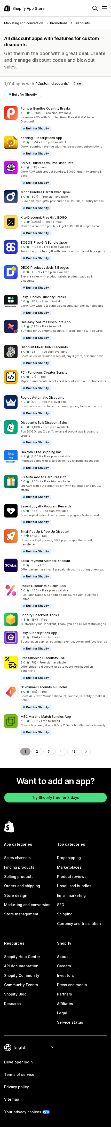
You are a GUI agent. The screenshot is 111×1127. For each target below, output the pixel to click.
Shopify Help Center (22, 956)
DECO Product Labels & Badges (45, 267)
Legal (62, 1013)
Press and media (72, 985)
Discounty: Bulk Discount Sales (44, 422)
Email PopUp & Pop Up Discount (45, 532)
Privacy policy (16, 1087)
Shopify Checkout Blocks (40, 615)
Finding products (19, 867)
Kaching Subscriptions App (41, 138)
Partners (64, 994)
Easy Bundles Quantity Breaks (43, 297)
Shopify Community (21, 975)
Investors (65, 975)
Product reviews (71, 876)
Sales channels (17, 857)
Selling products (19, 876)
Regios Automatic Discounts (42, 397)
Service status (70, 1022)
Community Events (21, 985)
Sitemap (11, 1099)
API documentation (21, 966)
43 (74, 751)
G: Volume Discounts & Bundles (44, 687)
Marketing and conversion (27, 904)
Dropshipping (69, 857)
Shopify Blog (15, 994)
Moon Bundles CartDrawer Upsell (46, 192)
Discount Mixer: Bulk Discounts (44, 347)
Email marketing (71, 895)
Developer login (18, 1062)
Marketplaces (69, 867)
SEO (60, 904)
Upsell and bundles (74, 886)
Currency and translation (79, 923)
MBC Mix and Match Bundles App (46, 717)
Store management (21, 914)
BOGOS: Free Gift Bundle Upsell (44, 242)
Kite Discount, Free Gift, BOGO (44, 217)
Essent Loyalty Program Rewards (46, 506)
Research (12, 1003)
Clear (77, 83)
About (62, 956)
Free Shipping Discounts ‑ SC (43, 658)
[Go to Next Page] (86, 751)
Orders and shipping (22, 886)
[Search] (95, 8)
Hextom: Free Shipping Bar (41, 452)
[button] (55, 118)
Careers (64, 966)
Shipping (65, 914)
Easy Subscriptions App (39, 633)
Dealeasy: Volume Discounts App (46, 322)
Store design (15, 895)
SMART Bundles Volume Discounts (47, 163)
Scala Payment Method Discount (45, 561)
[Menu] (104, 8)
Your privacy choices (22, 1112)
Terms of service (19, 1074)
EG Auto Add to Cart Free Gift (43, 477)
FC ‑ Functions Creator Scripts (44, 372)
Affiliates (65, 1003)
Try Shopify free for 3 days (55, 797)
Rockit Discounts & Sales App (43, 586)
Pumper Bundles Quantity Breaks (46, 108)
